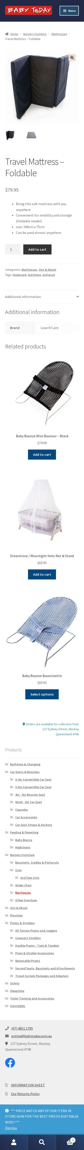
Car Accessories (26, 817)
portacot (49, 275)
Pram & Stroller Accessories (34, 953)
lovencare (19, 275)
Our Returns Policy (25, 1094)
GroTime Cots (29, 878)
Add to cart (37, 249)
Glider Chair (23, 885)
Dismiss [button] (11, 1128)
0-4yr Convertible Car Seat (33, 779)
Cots (18, 870)
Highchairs (22, 847)
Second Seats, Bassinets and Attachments (45, 968)
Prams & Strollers (22, 923)
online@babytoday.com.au (31, 1036)
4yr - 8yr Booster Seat (30, 795)
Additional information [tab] (23, 296)
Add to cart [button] (42, 454)
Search (42, 1142)
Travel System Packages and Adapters (42, 976)
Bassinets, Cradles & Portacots (37, 862)
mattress (34, 275)
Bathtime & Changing (25, 764)
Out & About (47, 270)
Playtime (16, 915)
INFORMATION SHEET (28, 1085)
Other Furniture (26, 900)
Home (14, 34)
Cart (64, 1138)
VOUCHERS (17, 1006)
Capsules (21, 810)
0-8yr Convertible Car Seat (33, 787)
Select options (42, 694)
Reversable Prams (27, 961)
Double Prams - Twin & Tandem (37, 946)
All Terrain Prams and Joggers (36, 931)
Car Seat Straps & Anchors (33, 825)
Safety (14, 983)
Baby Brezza (23, 840)
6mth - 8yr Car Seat (28, 802)
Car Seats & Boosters (25, 772)
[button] (72, 57)
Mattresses (59, 34)
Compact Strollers (28, 938)
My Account (14, 1142)
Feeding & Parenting (24, 832)
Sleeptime (17, 991)
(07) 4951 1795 (22, 1028)
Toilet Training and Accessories (32, 998)
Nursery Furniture (35, 34)
